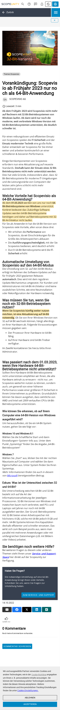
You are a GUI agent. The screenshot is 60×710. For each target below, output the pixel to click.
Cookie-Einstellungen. (27, 690)
